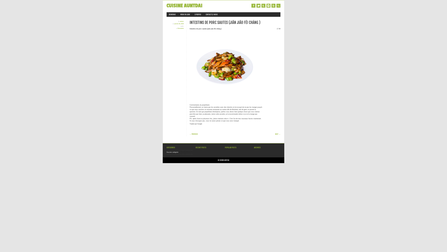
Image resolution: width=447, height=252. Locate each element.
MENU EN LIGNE (185, 15)
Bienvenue (172, 15)
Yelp (273, 6)
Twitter (258, 6)
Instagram (268, 6)
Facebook (253, 6)
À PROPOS (198, 15)
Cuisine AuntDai (184, 6)
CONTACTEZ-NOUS (212, 15)
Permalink (181, 28)
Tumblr (263, 6)
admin (182, 21)
